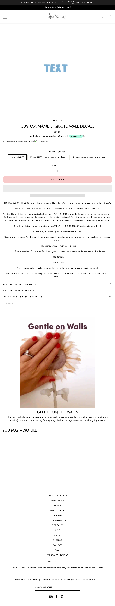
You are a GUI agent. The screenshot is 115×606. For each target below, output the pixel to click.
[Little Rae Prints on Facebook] (56, 597)
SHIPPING (57, 540)
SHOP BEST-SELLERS (57, 495)
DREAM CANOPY (57, 510)
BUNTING (57, 515)
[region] (57, 2)
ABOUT (57, 535)
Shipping (8, 303)
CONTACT (57, 545)
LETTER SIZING (57, 152)
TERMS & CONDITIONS (57, 555)
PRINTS (57, 505)
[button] (57, 188)
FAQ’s (57, 550)
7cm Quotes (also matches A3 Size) (89, 157)
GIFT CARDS (57, 525)
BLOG (57, 530)
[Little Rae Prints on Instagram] (51, 597)
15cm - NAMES (17, 157)
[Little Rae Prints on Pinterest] (62, 597)
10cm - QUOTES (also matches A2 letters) (48, 157)
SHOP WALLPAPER (57, 520)
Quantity (57, 165)
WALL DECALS (57, 500)
